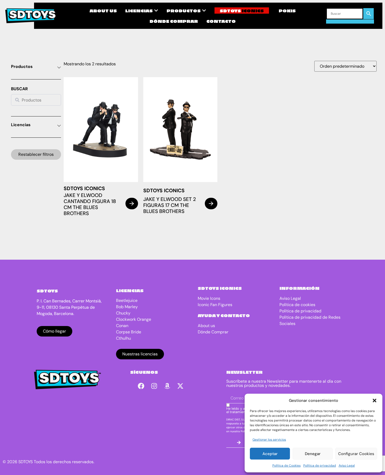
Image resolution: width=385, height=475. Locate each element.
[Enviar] (238, 442)
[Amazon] (167, 385)
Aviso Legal (347, 465)
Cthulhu (123, 338)
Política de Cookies (286, 465)
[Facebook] (141, 385)
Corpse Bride (128, 332)
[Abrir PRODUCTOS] (204, 10)
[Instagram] (154, 385)
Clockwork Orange (133, 319)
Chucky (123, 313)
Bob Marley (127, 306)
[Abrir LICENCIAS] (156, 10)
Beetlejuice (127, 300)
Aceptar (270, 453)
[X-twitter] (180, 385)
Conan (122, 325)
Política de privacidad (319, 465)
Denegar (313, 453)
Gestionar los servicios (269, 439)
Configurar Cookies (356, 453)
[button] (374, 400)
